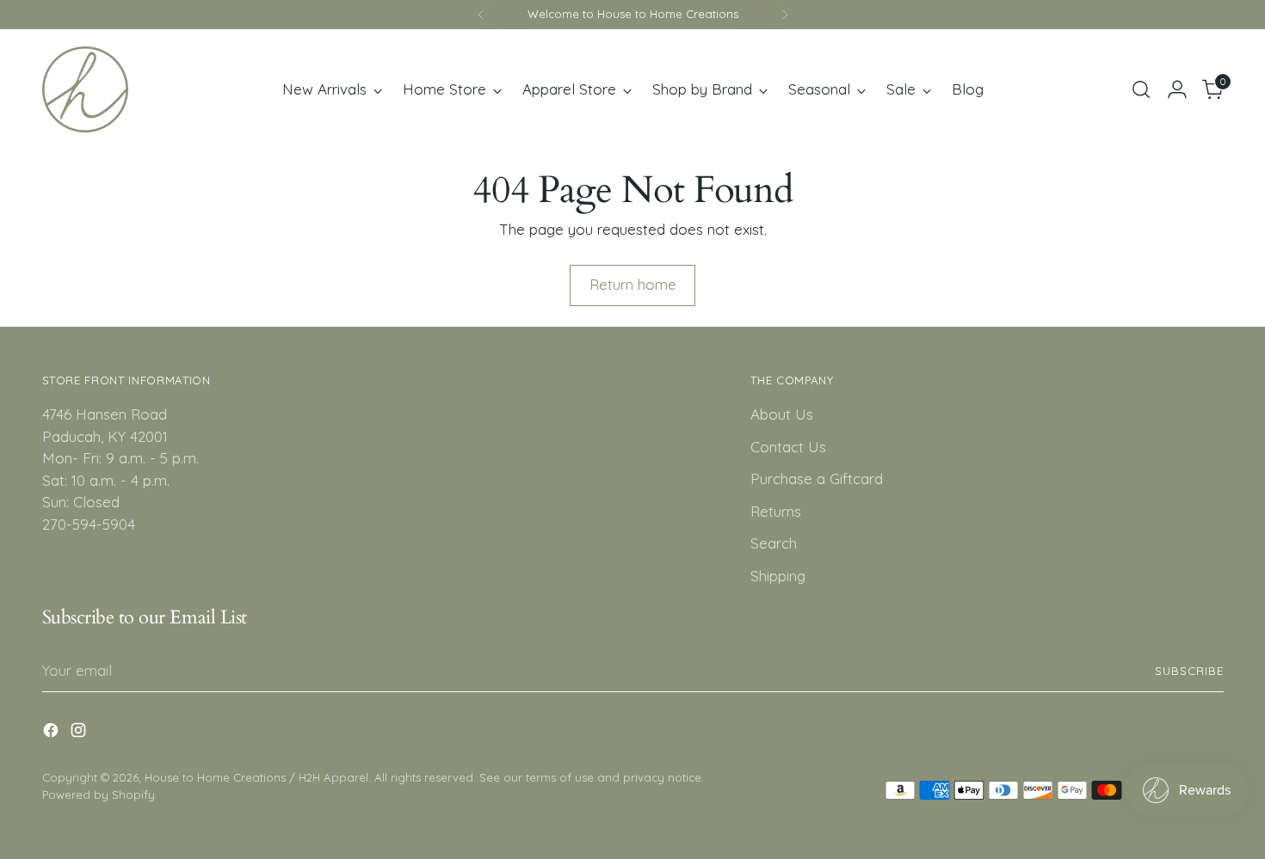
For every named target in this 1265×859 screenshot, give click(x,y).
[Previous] (481, 14)
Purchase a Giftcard (816, 478)
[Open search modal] (1141, 89)
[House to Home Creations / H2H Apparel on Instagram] (80, 733)
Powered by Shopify (98, 794)
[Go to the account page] (1177, 89)
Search (773, 543)
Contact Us (788, 447)
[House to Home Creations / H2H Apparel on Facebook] (52, 733)
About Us (781, 414)
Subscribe (1189, 671)
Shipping (777, 576)
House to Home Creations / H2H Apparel (256, 777)
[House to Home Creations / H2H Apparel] (85, 89)
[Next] (785, 14)
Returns (775, 511)
